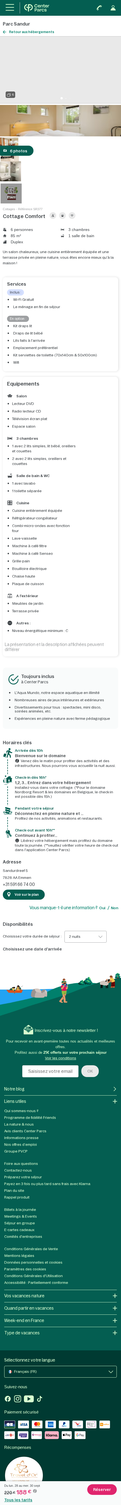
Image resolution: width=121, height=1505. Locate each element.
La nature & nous (19, 1124)
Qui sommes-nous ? (21, 1111)
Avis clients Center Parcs (25, 1131)
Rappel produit (17, 1197)
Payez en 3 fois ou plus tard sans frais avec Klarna (47, 1184)
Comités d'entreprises (23, 1236)
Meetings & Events (20, 1216)
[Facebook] (7, 1399)
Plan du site (14, 1190)
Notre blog (14, 1089)
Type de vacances (22, 1332)
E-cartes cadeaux (19, 1230)
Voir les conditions (60, 1058)
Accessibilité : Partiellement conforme (36, 1282)
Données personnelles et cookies (33, 1262)
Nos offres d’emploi (20, 1144)
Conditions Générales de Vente (31, 1249)
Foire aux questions (21, 1164)
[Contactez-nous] (99, 8)
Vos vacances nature (24, 1295)
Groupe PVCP (16, 1151)
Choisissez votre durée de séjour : (32, 936)
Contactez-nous (18, 1170)
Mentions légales (19, 1256)
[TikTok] (39, 1399)
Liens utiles (15, 1101)
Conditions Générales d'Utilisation (33, 1276)
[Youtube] (29, 1399)
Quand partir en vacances (29, 1308)
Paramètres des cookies (25, 1269)
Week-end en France (24, 1320)
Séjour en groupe (19, 1223)
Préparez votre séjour (23, 1177)
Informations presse (21, 1138)
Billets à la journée (20, 1210)
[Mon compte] (113, 8)
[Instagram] (17, 1399)
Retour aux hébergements (31, 32)
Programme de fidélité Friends (30, 1117)
